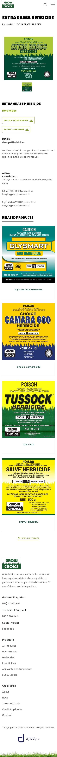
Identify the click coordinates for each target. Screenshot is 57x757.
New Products (10, 651)
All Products (9, 645)
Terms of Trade (11, 703)
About (5, 691)
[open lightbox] (28, 58)
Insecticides (9, 663)
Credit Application (12, 709)
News (5, 697)
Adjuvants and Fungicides (16, 669)
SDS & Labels (9, 674)
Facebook (8, 628)
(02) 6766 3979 (11, 603)
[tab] (27, 87)
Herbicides (7, 24)
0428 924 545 (10, 616)
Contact (7, 715)
